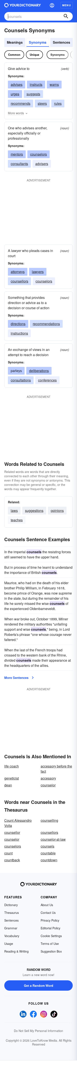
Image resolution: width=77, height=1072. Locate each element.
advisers (41, 163)
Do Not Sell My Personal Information (38, 1031)
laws (14, 510)
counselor (48, 785)
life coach (11, 766)
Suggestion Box (51, 951)
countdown (49, 859)
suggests (33, 93)
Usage (8, 943)
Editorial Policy (50, 928)
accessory (48, 778)
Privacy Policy (50, 920)
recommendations (46, 323)
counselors (38, 154)
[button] (52, 5)
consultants (19, 163)
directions (18, 323)
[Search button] (65, 16)
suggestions (34, 510)
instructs (36, 84)
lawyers (38, 271)
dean (8, 785)
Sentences (61, 42)
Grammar (10, 928)
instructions (19, 333)
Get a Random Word (38, 985)
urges (15, 93)
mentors (17, 154)
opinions (57, 510)
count (8, 853)
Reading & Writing (16, 951)
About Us (47, 905)
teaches (17, 519)
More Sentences (16, 677)
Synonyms (37, 42)
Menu (66, 5)
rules (58, 103)
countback (12, 859)
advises (16, 84)
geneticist (11, 778)
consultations (21, 380)
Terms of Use (50, 943)
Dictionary (11, 905)
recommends (20, 103)
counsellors (19, 281)
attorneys (18, 271)
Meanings (15, 42)
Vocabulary (11, 936)
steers (42, 103)
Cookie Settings (51, 936)
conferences (47, 380)
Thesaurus (11, 912)
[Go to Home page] (22, 5)
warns (54, 84)
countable (48, 853)
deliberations (39, 370)
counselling (49, 820)
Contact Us (48, 912)
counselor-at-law (53, 839)
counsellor (12, 832)
